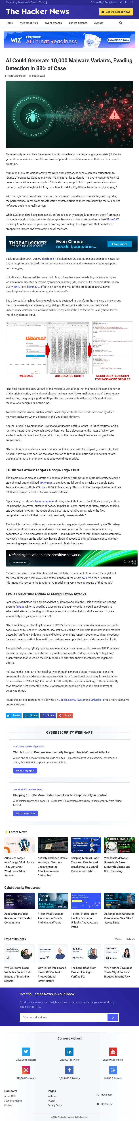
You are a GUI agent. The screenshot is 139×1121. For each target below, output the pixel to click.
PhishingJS (32, 286)
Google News (67, 699)
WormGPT (112, 219)
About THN (10, 1096)
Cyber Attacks (53, 22)
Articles (131, 939)
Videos (118, 939)
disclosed (48, 258)
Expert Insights (78, 22)
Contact (8, 1105)
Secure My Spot (25, 770)
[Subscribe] (113, 1017)
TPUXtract (45, 482)
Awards (98, 22)
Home (9, 22)
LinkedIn (96, 699)
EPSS (19, 606)
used (39, 606)
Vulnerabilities (29, 22)
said (23, 182)
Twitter (80, 699)
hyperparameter (44, 501)
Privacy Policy (55, 1105)
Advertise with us (13, 1100)
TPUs (40, 487)
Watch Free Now (25, 813)
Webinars (53, 1096)
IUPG (17, 286)
